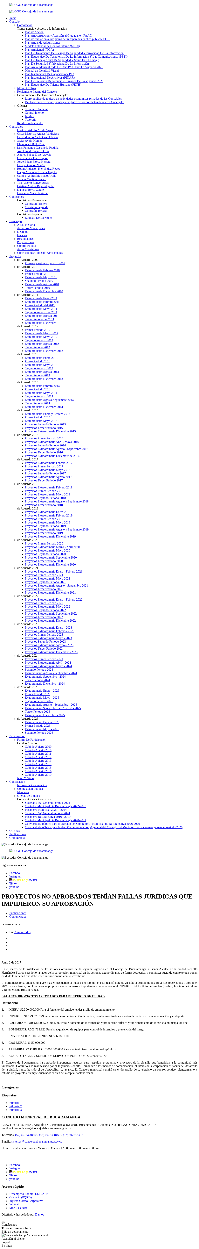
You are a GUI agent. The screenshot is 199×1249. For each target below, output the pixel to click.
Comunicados (17, 916)
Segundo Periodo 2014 (39, 396)
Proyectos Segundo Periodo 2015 (45, 424)
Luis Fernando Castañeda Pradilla (37, 147)
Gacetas (22, 235)
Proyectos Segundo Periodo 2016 (45, 445)
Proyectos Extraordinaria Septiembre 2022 (51, 613)
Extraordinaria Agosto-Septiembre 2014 (49, 399)
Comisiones (16, 196)
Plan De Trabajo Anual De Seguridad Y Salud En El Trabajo (62, 60)
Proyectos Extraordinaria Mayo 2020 (47, 550)
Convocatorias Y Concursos (34, 799)
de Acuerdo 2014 (27, 382)
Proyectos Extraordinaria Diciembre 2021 (50, 592)
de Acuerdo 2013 (27, 354)
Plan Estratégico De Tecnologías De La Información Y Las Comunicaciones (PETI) (76, 56)
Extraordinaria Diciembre (40, 322)
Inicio (12, 18)
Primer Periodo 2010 (37, 273)
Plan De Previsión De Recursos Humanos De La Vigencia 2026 (64, 81)
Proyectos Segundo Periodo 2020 (45, 554)
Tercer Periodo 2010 (37, 287)
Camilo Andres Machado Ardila (36, 175)
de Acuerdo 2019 (27, 508)
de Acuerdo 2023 (27, 624)
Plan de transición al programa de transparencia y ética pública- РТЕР (67, 39)
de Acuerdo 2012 (27, 326)
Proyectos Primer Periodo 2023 (44, 634)
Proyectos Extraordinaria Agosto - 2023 (49, 645)
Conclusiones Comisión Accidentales (40, 252)
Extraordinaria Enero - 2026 (42, 722)
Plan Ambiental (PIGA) (39, 49)
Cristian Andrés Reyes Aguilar (35, 186)
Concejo (14, 21)
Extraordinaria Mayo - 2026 (42, 729)
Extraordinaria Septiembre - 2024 (45, 676)
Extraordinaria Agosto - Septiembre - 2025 (51, 704)
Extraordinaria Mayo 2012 (41, 336)
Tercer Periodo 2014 (37, 403)
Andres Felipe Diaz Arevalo (34, 154)
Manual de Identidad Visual (42, 70)
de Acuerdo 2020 (27, 540)
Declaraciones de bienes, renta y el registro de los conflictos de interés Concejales (74, 102)
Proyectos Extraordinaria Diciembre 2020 (50, 564)
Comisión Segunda (36, 207)
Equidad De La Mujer (38, 217)
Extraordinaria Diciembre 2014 (44, 406)
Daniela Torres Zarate (30, 189)
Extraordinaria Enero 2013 (41, 357)
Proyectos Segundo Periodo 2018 (45, 498)
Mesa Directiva (26, 88)
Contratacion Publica (30, 788)
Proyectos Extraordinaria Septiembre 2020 (51, 557)
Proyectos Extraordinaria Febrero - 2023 (49, 631)
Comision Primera (36, 203)
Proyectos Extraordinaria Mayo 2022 (47, 606)
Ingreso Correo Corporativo (26, 1200)
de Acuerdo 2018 (27, 484)
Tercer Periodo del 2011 (39, 319)
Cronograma (17, 837)
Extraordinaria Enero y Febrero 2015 (47, 413)
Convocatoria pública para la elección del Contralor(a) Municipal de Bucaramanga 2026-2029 (82, 823)
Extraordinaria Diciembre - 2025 (45, 715)
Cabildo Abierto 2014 (38, 764)
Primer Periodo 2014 (37, 389)
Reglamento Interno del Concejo (37, 91)
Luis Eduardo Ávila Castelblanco (37, 137)
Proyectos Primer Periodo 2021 (44, 575)
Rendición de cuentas (30, 123)
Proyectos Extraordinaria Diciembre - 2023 (51, 652)
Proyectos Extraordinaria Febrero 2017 (48, 463)
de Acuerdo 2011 (27, 294)
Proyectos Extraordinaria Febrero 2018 (48, 487)
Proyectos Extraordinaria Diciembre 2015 (50, 431)
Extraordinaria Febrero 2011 (42, 301)
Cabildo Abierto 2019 (38, 774)
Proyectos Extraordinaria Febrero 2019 (48, 515)
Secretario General (36, 109)
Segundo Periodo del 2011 (41, 312)
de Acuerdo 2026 (27, 718)
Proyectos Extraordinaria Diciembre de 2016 (52, 456)
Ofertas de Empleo (28, 795)
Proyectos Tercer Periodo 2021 (44, 589)
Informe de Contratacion (32, 785)
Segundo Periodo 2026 (39, 732)
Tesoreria (30, 119)
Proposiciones (25, 242)
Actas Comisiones (28, 249)
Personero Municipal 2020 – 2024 (46, 809)
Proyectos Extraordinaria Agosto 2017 (48, 477)
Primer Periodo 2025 (37, 694)
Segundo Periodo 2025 (39, 701)
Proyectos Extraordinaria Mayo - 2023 (48, 638)
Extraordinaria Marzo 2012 (41, 333)
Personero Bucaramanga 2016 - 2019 (48, 816)
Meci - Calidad (18, 1207)
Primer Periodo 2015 (37, 417)
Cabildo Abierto (27, 743)
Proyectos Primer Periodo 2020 (44, 543)
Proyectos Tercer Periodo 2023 (44, 648)
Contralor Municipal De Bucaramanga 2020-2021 (55, 820)
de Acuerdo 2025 (27, 687)
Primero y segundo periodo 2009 (45, 263)
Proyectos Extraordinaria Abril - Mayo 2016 (52, 442)
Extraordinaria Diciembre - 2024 (45, 683)
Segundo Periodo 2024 (39, 669)
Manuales (23, 792)
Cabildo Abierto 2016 (38, 771)
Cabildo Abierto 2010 (38, 750)
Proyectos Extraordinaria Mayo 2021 (47, 578)
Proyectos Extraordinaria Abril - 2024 (48, 662)
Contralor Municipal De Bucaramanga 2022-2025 (55, 806)
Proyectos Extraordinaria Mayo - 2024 (48, 666)
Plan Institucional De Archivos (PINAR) (50, 77)
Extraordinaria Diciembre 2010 (44, 291)
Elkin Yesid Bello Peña (31, 144)
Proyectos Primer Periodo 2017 (44, 466)
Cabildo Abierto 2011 (38, 753)
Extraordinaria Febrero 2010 (42, 270)
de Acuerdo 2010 (27, 266)
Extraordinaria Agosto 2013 (42, 371)
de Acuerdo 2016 (27, 435)
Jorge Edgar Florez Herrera (34, 161)
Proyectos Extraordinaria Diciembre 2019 (50, 536)
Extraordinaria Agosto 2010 (42, 284)
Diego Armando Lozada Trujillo (37, 172)
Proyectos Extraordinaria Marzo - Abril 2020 (52, 547)
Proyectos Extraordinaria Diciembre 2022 (50, 620)
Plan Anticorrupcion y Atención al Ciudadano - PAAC (58, 35)
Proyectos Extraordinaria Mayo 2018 (47, 494)
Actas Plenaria (26, 224)
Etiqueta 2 (15, 1106)
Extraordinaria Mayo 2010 (41, 277)
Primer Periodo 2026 (37, 725)
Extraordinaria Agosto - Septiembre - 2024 (51, 673)
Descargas (15, 221)
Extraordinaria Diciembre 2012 (44, 350)
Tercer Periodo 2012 (37, 347)
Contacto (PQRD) (20, 1197)
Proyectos (15, 256)
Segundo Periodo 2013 (39, 368)
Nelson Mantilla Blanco (31, 179)
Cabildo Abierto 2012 (38, 757)
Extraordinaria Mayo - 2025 (42, 697)
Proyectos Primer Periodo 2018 (44, 491)
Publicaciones (17, 834)
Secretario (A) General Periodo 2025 (47, 802)
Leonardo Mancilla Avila (32, 193)
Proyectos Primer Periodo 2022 (44, 603)
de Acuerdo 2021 (27, 568)
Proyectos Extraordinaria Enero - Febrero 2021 (53, 571)
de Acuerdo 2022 (27, 596)
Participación (17, 736)
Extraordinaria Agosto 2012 (42, 343)
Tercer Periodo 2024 (37, 680)
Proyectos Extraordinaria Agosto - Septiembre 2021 (56, 585)
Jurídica (29, 116)
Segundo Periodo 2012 (39, 340)
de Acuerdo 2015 (27, 410)
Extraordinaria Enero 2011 (41, 298)
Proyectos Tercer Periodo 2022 (44, 617)
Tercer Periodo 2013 (37, 375)
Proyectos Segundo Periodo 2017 (45, 473)
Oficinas (22, 105)
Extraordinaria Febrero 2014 (42, 385)
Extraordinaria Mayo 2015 (41, 420)
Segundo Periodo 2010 (39, 280)
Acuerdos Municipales (31, 228)
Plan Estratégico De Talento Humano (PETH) (53, 84)
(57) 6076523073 (73, 1135)
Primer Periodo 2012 (37, 329)
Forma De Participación (31, 739)
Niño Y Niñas (25, 778)
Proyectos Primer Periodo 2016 (44, 438)
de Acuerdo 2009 (27, 259)
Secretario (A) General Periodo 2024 (47, 813)
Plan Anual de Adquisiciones (42, 42)
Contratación (17, 781)
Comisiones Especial (30, 214)
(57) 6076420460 (26, 1135)
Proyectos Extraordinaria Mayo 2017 (47, 470)
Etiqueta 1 (15, 1102)
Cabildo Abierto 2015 (38, 767)
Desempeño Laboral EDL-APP (28, 1193)
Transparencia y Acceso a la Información (42, 28)
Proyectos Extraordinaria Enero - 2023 (48, 627)
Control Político (27, 245)
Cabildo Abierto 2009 (38, 746)
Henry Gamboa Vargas (31, 165)
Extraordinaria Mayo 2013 (41, 364)
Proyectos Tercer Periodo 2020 (44, 561)
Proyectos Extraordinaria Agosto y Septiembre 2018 (57, 501)
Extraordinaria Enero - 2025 (42, 690)
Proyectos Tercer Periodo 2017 (44, 480)
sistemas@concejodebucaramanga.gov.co (36, 1141)
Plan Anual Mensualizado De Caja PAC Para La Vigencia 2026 (64, 67)
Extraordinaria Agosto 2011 (42, 315)
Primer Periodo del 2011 (40, 305)
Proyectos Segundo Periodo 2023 (45, 641)
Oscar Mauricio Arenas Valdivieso (38, 133)
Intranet (14, 1204)
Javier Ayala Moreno (30, 140)
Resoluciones (25, 238)
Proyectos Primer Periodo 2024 (44, 659)
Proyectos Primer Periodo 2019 (44, 519)
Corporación (24, 25)
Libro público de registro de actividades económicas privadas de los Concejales (73, 98)
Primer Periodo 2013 (37, 361)
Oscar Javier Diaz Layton (32, 158)
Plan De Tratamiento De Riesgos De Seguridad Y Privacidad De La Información (74, 53)
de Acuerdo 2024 (27, 655)
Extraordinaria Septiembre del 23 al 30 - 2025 (53, 708)
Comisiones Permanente (32, 200)
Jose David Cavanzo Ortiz (33, 151)
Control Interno (34, 112)
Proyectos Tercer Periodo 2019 (44, 533)
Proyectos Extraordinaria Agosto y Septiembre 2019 (57, 529)
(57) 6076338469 (50, 1135)
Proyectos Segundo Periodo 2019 (45, 526)
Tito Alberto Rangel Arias (33, 182)
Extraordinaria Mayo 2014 (41, 392)
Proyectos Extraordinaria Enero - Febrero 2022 (53, 599)
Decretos (22, 231)
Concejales (16, 126)
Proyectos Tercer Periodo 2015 (44, 428)
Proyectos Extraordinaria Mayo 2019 (47, 522)
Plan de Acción (34, 32)
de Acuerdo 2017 (27, 459)
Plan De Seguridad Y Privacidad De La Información (57, 63)
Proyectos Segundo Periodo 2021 (45, 582)
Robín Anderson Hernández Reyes (38, 168)
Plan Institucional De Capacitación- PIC (49, 74)
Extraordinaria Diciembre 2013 (44, 378)
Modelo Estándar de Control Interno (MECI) (52, 46)
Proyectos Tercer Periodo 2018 (44, 505)
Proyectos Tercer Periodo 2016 (44, 452)
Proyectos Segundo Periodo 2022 (45, 610)
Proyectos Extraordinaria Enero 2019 (47, 512)
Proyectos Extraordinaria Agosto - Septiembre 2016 (56, 449)
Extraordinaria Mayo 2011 (41, 308)
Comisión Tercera (36, 210)
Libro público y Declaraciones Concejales (42, 95)
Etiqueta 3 (15, 1109)
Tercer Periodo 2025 (37, 711)
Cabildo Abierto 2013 (38, 760)
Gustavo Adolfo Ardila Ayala (35, 130)
